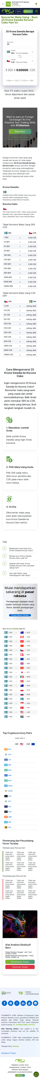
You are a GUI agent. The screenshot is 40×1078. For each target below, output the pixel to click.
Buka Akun (28, 11)
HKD (28, 668)
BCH (9, 770)
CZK (28, 650)
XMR (10, 817)
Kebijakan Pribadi (8, 1053)
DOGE (10, 791)
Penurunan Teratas (20, 967)
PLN (28, 690)
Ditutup (20, 1075)
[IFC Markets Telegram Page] (35, 1003)
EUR (28, 659)
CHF (28, 641)
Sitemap (16, 1046)
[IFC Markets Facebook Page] (4, 1003)
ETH (9, 754)
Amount (10, 42)
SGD (28, 703)
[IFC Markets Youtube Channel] (29, 1003)
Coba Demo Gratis (20, 137)
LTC (9, 760)
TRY (28, 708)
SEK (28, 699)
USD (28, 712)
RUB (28, 694)
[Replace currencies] (20, 56)
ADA (9, 775)
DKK (28, 655)
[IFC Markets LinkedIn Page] (23, 1003)
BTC (9, 749)
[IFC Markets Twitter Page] (17, 1003)
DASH (10, 786)
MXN (28, 677)
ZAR (28, 716)
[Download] (36, 4)
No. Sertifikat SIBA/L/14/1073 (24, 1025)
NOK (28, 681)
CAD (28, 637)
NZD (28, 686)
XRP (9, 765)
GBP (28, 663)
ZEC (9, 827)
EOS (9, 796)
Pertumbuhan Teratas (20, 962)
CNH (28, 646)
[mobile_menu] (36, 11)
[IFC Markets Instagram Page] (10, 1003)
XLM (10, 812)
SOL (9, 806)
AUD (28, 632)
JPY (28, 672)
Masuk (19, 11)
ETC (9, 801)
